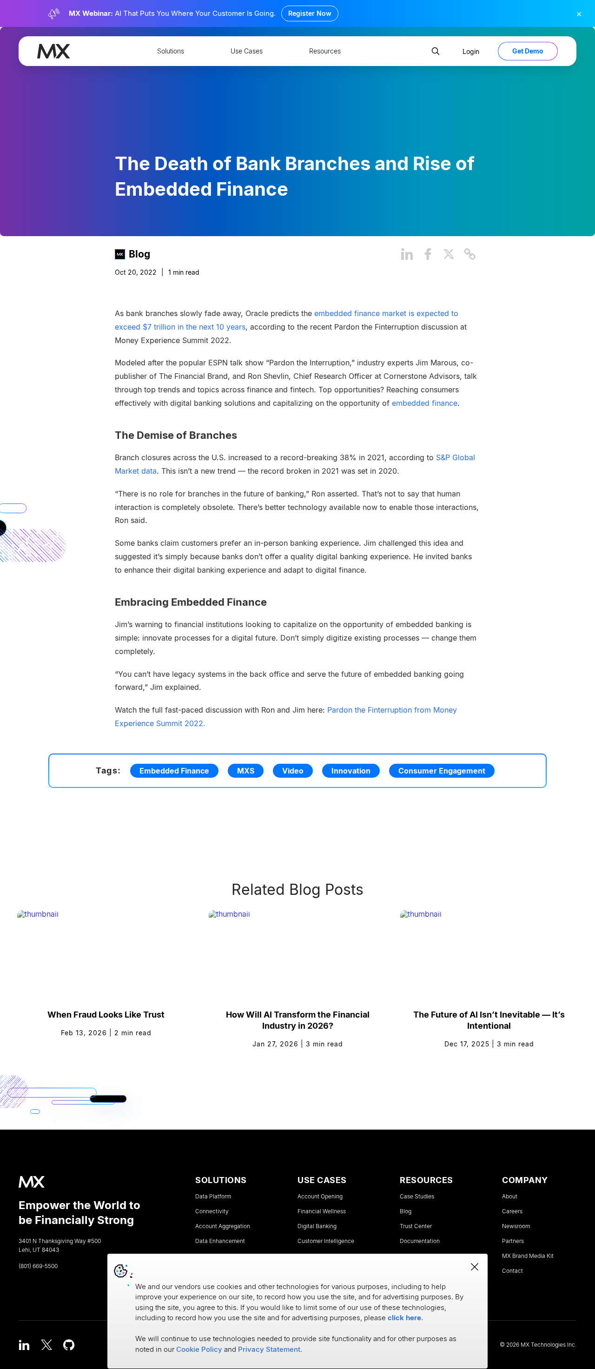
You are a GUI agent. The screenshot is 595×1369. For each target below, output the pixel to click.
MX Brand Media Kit (528, 1256)
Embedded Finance (174, 770)
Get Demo (527, 51)
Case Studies (417, 1196)
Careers (512, 1211)
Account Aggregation (222, 1226)
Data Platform (213, 1196)
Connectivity (212, 1211)
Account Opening (320, 1196)
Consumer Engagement (441, 770)
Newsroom (516, 1226)
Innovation (350, 770)
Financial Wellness (322, 1211)
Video (293, 770)
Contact (512, 1271)
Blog (139, 254)
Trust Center (416, 1226)
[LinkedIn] (24, 1344)
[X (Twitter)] (46, 1344)
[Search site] (435, 51)
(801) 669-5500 (38, 1266)
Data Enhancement (220, 1241)
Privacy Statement (269, 1349)
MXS (245, 770)
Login (471, 51)
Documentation (420, 1241)
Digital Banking (317, 1226)
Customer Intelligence (326, 1241)
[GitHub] (68, 1344)
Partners (513, 1241)
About (509, 1196)
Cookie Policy (199, 1349)
